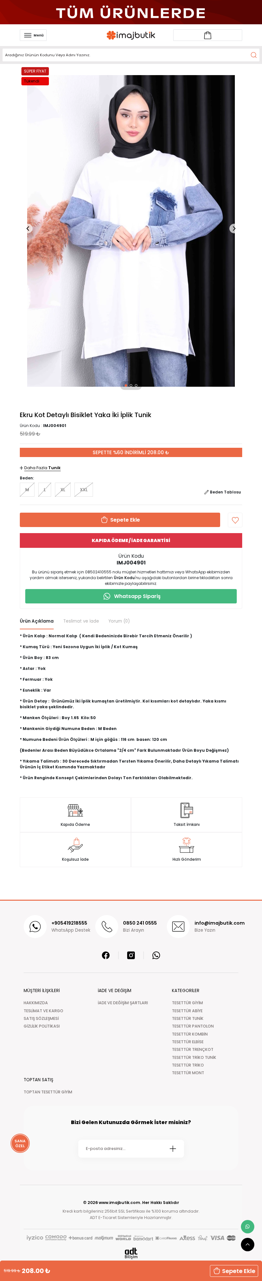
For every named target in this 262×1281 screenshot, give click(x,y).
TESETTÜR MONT (188, 1072)
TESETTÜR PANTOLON (193, 1026)
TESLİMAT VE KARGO (43, 1010)
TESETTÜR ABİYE (187, 1010)
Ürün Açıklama (37, 621)
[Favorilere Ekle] (235, 520)
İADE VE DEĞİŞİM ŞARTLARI (123, 1002)
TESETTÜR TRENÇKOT (192, 1049)
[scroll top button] (247, 1244)
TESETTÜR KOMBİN (190, 1034)
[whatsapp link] (247, 1226)
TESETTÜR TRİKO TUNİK (194, 1057)
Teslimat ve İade (81, 621)
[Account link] (207, 35)
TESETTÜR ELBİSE (188, 1041)
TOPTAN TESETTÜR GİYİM (48, 1092)
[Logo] (131, 35)
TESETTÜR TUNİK (188, 1018)
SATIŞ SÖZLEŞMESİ (41, 1018)
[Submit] (172, 1149)
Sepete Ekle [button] (238, 1271)
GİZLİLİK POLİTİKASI (42, 1026)
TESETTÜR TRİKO (188, 1065)
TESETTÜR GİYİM (187, 1002)
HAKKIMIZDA (36, 1002)
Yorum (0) (119, 621)
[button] (126, 385)
